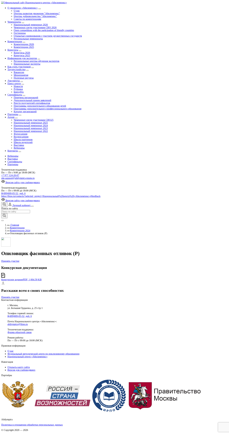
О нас (17, 10)
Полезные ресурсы (24, 78)
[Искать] (4, 215)
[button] (19, 205)
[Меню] (32, 206)
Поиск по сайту (9, 208)
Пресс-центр (14, 83)
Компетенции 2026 (24, 44)
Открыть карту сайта (18, 367)
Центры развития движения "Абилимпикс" (37, 13)
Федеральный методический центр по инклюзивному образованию (43, 353)
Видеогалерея (21, 136)
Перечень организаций (26, 97)
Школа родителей (23, 142)
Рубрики (18, 89)
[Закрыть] (2, 220)
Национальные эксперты (27, 64)
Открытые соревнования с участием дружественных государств (48, 36)
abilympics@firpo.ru (17, 324)
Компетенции (14, 41)
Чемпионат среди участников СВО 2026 (35, 27)
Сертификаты (14, 94)
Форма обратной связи (19, 332)
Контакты (12, 150)
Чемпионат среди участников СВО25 (33, 120)
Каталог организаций (25, 111)
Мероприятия (21, 75)
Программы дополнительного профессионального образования (47, 108)
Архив (10, 117)
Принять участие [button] (10, 261)
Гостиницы (20, 33)
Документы (13, 80)
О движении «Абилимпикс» (22, 8)
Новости (18, 86)
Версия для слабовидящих (21, 370)
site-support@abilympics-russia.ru (18, 178)
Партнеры (12, 114)
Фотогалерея (20, 134)
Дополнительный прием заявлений (32, 100)
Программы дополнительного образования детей (40, 106)
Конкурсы (12, 50)
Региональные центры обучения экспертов (36, 61)
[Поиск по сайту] (4, 204)
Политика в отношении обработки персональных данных (32, 424)
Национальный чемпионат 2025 (31, 122)
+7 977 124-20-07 (10, 175)
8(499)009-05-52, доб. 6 (13, 193)
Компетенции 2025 (24, 47)
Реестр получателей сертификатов (32, 103)
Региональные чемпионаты (28, 38)
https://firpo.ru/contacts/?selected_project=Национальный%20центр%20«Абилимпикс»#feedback (50, 196)
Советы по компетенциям (27, 19)
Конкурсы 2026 (22, 52)
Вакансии (19, 72)
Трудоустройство (16, 69)
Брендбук (19, 92)
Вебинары (19, 148)
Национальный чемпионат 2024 (31, 125)
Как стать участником (19, 66)
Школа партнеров (23, 139)
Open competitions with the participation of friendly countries (44, 30)
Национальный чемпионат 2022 (31, 131)
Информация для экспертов (22, 58)
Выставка (19, 145)
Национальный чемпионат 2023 (31, 128)
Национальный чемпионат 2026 (31, 24)
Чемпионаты (14, 22)
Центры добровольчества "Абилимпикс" (35, 16)
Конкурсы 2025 (22, 55)
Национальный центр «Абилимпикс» (27, 356)
